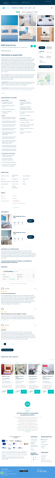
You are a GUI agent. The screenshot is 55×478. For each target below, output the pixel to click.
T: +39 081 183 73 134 (6, 2)
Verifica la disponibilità (45, 66)
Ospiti (41, 61)
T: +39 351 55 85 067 (14, 2)
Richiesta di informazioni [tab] (49, 48)
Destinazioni (15, 7)
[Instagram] (43, 471)
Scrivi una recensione (7, 349)
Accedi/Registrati (48, 1)
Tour (26, 7)
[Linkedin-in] (45, 471)
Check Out (48, 56)
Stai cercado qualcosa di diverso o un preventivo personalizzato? (16, 261)
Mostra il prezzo (30, 221)
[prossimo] (13, 344)
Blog (34, 7)
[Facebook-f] (41, 471)
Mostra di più (27, 431)
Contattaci (34, 436)
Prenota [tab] (42, 47)
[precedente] (2, 344)
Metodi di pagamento (35, 453)
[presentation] (50, 359)
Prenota (10, 391)
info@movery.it (6, 3)
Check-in (41, 56)
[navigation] (23, 8)
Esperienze (21, 7)
